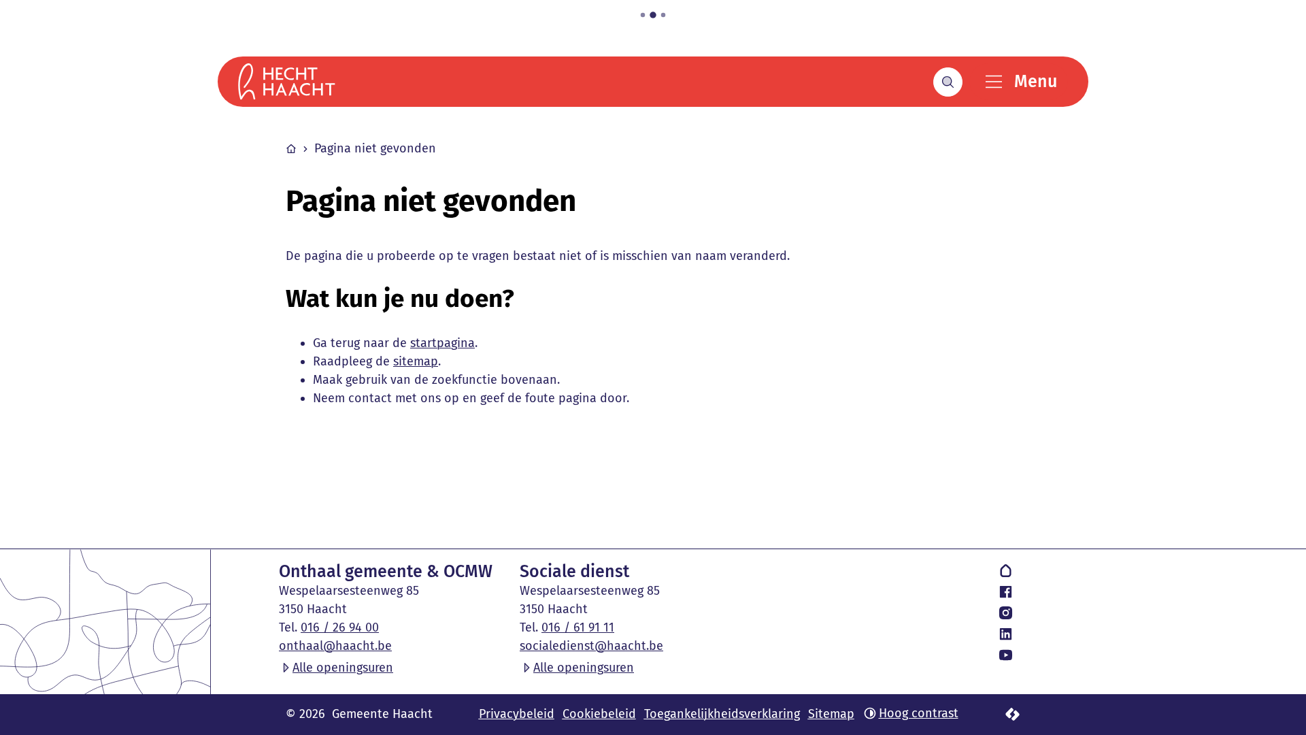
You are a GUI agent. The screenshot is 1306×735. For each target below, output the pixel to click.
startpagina (442, 343)
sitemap (415, 361)
